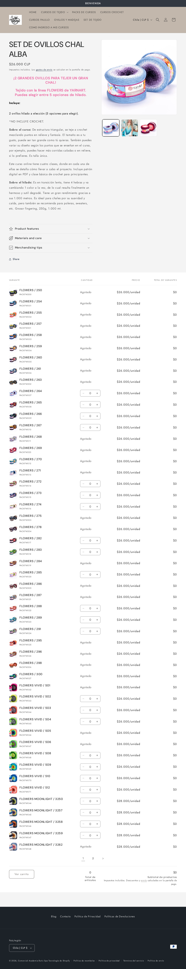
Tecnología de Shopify (59, 960)
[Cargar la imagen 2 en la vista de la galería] (129, 127)
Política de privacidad (109, 960)
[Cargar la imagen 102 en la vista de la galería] (148, 127)
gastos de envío (44, 69)
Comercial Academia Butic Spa (33, 960)
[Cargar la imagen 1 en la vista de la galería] (110, 127)
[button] (54, 12)
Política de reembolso (84, 960)
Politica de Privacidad (87, 916)
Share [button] (16, 259)
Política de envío (156, 960)
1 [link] (83, 858)
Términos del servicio (133, 960)
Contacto (65, 916)
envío (144, 880)
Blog (53, 916)
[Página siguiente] (103, 859)
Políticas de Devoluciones (119, 916)
